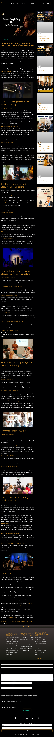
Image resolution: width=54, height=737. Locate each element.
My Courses (22, 3)
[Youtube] (32, 718)
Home (12, 3)
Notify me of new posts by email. (8, 707)
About (16, 3)
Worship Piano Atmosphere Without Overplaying (44, 38)
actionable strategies (6, 71)
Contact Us (38, 3)
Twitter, (22, 621)
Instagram (8, 621)
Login (44, 3)
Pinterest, (26, 621)
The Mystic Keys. (12, 617)
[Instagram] (27, 718)
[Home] (38, 718)
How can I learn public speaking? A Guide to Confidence (11, 634)
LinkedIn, (19, 621)
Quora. (7, 623)
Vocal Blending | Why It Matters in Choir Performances (44, 109)
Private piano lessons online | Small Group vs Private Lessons (44, 148)
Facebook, (3, 621)
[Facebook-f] (15, 718)
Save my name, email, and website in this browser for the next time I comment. (19, 695)
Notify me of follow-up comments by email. (11, 701)
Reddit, (30, 621)
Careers (32, 3)
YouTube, (14, 621)
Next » (47, 185)
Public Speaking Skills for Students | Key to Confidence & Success (26, 634)
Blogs (28, 3)
